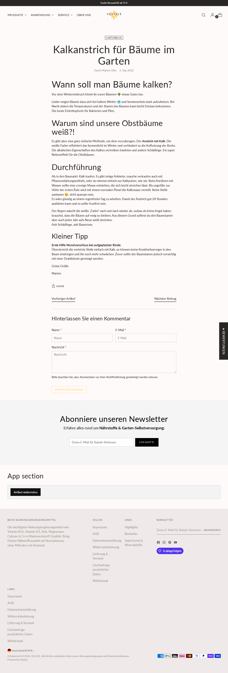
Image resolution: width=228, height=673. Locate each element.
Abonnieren (212, 530)
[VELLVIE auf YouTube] (176, 543)
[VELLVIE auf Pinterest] (170, 543)
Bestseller (131, 534)
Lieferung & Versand (20, 623)
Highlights (131, 527)
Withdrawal (100, 581)
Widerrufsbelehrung (106, 547)
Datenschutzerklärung (107, 540)
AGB (96, 534)
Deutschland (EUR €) (22, 650)
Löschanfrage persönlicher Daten (101, 569)
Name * (56, 330)
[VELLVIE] (114, 15)
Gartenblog (114, 37)
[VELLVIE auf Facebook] (159, 543)
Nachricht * (59, 347)
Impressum (100, 527)
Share (60, 286)
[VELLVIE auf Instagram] (164, 543)
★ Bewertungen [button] (224, 341)
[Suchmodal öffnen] (203, 15)
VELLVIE (35, 656)
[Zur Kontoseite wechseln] (211, 15)
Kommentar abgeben (69, 389)
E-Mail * (120, 330)
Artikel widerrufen (25, 492)
